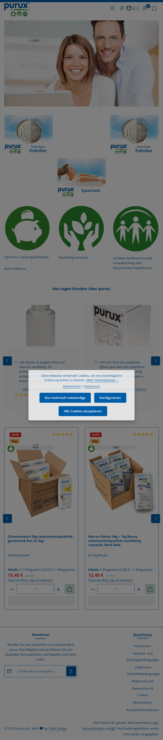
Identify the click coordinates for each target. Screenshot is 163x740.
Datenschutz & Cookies (142, 691)
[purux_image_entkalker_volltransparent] (28, 134)
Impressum (142, 646)
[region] (28, 134)
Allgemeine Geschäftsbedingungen (143, 670)
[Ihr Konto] (145, 8)
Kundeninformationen (142, 710)
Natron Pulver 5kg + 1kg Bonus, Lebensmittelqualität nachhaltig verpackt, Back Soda (114, 540)
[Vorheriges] (7, 518)
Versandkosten (93, 728)
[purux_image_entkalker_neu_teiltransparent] (134, 134)
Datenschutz (72, 386)
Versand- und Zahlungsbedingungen (142, 656)
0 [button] (134, 8)
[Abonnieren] (71, 671)
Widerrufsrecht (143, 681)
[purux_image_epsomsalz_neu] (81, 177)
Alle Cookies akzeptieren (83, 411)
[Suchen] (121, 8)
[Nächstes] (8, 134)
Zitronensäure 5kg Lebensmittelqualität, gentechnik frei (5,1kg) (40, 538)
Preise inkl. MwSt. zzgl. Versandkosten (30, 580)
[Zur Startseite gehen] (18, 9)
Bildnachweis (142, 702)
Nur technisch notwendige (65, 398)
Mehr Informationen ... (102, 380)
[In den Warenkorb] (70, 589)
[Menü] (112, 8)
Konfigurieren (110, 398)
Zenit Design (58, 728)
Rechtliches (142, 634)
